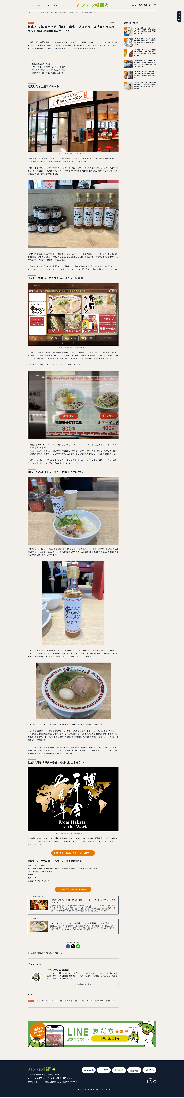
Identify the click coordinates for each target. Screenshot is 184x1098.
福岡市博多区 (99, 1001)
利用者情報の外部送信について (53, 1082)
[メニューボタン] (155, 5)
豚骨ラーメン (110, 1001)
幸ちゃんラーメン (87, 1001)
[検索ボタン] (150, 5)
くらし (44, 1075)
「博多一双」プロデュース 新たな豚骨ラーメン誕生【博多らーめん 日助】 (80, 923)
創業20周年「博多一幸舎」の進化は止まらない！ (49, 73)
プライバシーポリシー (33, 1082)
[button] (68, 946)
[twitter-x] (179, 16)
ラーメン (54, 1001)
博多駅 (77, 1001)
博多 (61, 1001)
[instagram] (179, 19)
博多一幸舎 (68, 1001)
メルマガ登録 (56, 1078)
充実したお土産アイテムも (41, 64)
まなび (50, 1075)
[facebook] (179, 13)
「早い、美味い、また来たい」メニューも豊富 (48, 67)
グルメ (31, 23)
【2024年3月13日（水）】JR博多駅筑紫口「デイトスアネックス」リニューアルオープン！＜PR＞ (83, 901)
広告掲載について (32, 1081)
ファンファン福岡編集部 (58, 970)
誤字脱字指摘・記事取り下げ (70, 1081)
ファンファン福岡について (38, 1078)
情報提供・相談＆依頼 (51, 1081)
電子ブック (67, 1078)
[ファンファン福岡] (92, 5)
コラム (57, 1075)
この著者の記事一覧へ (83, 984)
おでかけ (37, 1075)
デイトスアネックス (42, 1001)
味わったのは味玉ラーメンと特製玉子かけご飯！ (49, 70)
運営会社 (65, 1082)
